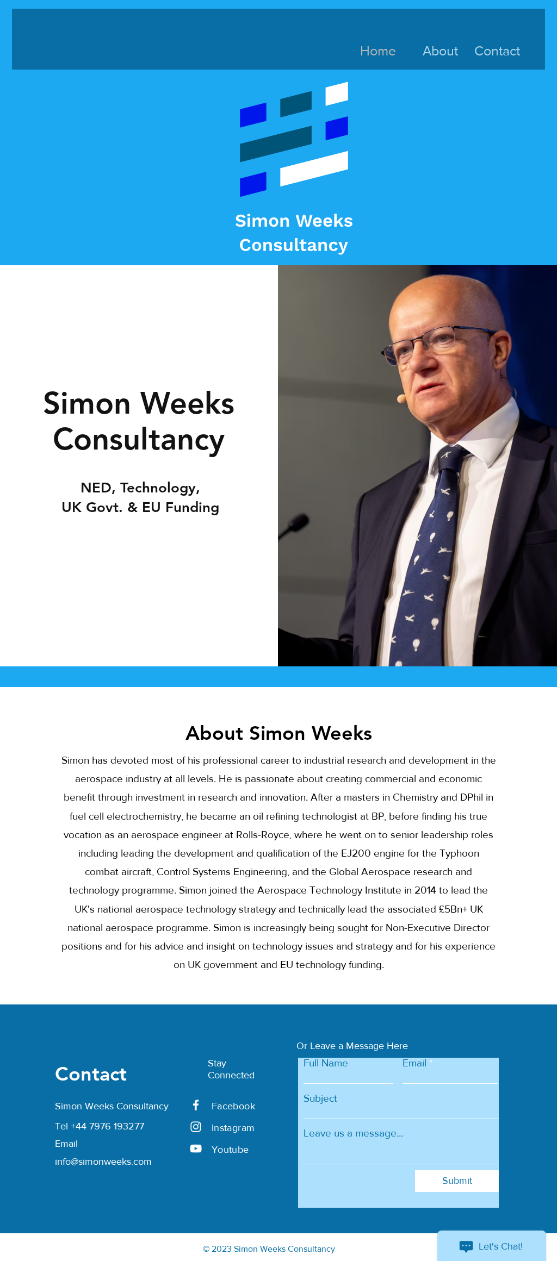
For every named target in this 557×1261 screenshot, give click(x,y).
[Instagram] (196, 1127)
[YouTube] (196, 1148)
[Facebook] (196, 1105)
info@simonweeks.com (103, 1161)
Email (414, 1063)
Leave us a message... (353, 1133)
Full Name (326, 1063)
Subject (320, 1098)
